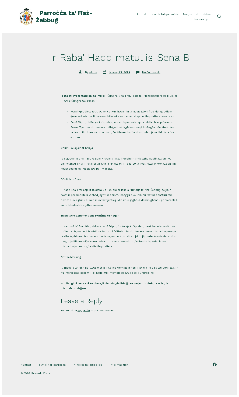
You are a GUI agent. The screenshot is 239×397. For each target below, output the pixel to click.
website (107, 168)
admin (93, 72)
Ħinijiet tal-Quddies (197, 14)
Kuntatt (142, 14)
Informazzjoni (202, 19)
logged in (84, 310)
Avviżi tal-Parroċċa (165, 14)
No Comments (151, 72)
